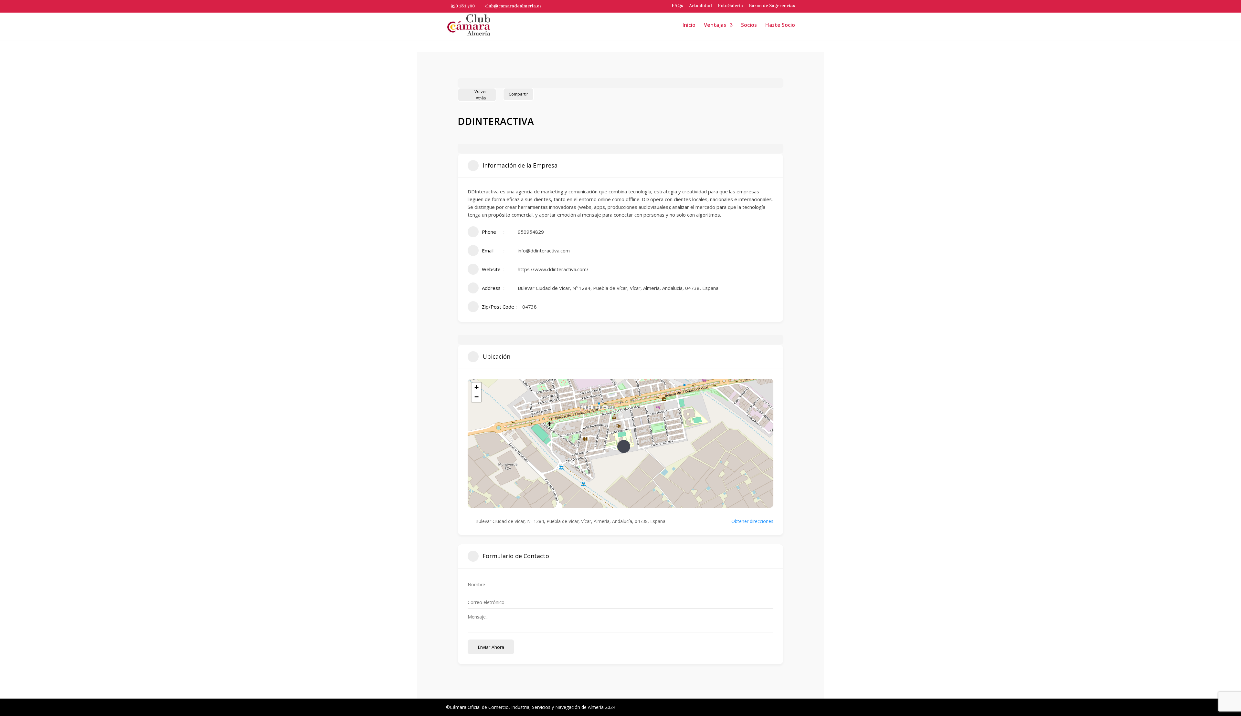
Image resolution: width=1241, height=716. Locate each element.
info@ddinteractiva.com (544, 250)
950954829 (531, 232)
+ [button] (476, 387)
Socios (749, 25)
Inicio (689, 25)
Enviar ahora (491, 647)
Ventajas (715, 25)
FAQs (677, 6)
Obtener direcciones (752, 521)
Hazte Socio (780, 25)
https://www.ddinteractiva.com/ (553, 269)
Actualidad (700, 6)
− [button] (476, 397)
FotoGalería (730, 6)
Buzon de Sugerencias (772, 6)
